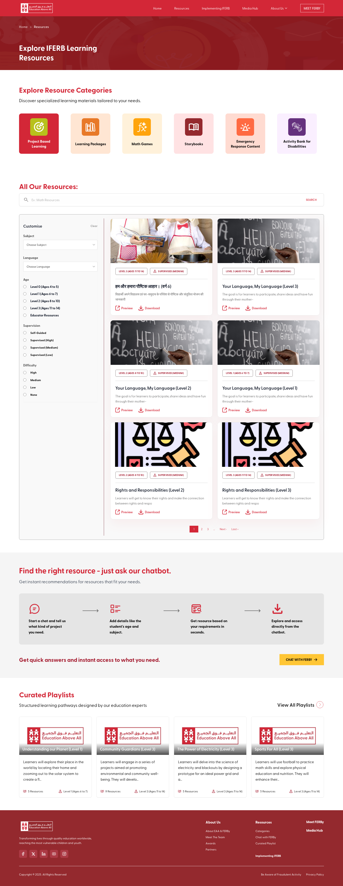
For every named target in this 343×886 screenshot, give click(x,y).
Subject (28, 236)
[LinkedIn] (44, 854)
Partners (211, 849)
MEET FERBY (312, 8)
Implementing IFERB (216, 8)
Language (30, 257)
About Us (277, 8)
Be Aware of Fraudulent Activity (281, 874)
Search (311, 200)
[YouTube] (54, 854)
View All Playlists (295, 704)
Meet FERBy (315, 821)
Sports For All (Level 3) (274, 749)
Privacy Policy (315, 874)
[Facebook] (23, 854)
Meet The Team (215, 837)
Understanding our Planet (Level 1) (52, 749)
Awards (211, 843)
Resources (181, 8)
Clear (94, 226)
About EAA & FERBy (218, 831)
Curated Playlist (265, 843)
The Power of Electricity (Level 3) (205, 749)
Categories (262, 831)
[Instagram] (64, 854)
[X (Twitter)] (33, 854)
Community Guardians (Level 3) (127, 749)
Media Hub (250, 8)
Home (157, 8)
